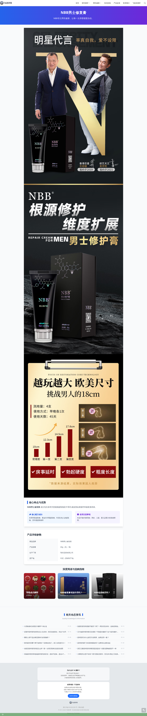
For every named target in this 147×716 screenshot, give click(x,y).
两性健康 (96, 3)
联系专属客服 (73, 696)
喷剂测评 (85, 3)
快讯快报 (107, 3)
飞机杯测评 (136, 3)
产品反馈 (117, 3)
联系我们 (126, 3)
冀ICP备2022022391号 (70, 707)
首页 (77, 3)
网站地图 (81, 707)
